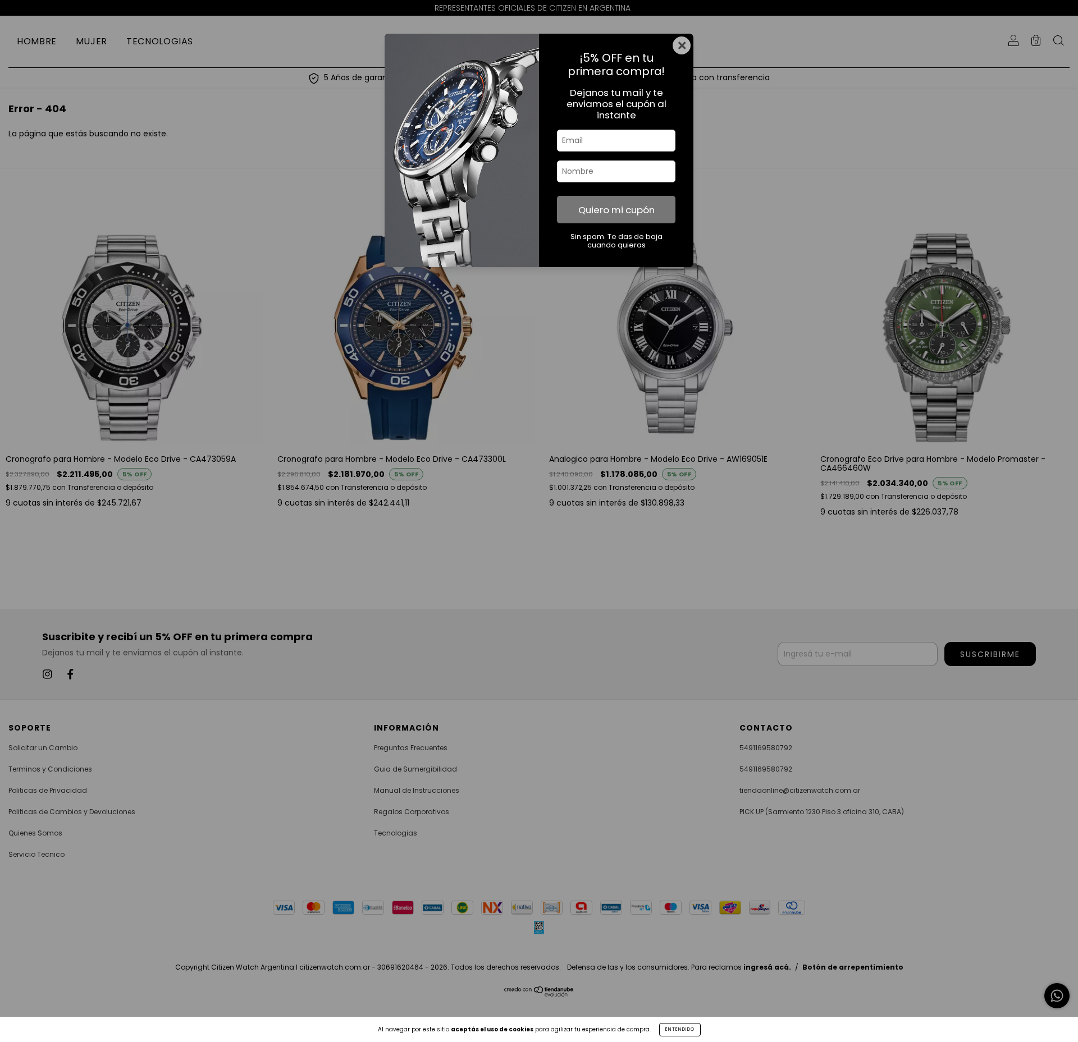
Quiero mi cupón (616, 210)
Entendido (680, 1029)
